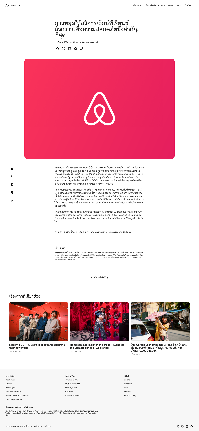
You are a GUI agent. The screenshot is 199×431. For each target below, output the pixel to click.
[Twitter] (178, 426)
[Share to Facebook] (57, 48)
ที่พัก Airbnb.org (130, 395)
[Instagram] (182, 426)
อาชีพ (126, 387)
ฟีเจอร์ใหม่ (128, 384)
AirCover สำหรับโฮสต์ (72, 384)
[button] (179, 5)
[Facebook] (191, 426)
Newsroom (16, 5)
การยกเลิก (100, 232)
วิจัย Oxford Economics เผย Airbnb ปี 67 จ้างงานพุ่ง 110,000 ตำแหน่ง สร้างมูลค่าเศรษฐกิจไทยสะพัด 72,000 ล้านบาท (159, 348)
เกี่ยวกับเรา (137, 5)
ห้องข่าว (127, 380)
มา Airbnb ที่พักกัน (71, 380)
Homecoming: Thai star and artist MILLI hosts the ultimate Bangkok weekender (97, 346)
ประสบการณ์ (93, 42)
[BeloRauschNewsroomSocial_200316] (99, 109)
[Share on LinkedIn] (69, 48)
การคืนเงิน (81, 232)
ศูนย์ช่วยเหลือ (10, 380)
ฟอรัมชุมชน (69, 391)
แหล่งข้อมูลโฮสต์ (71, 387)
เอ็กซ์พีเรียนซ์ (125, 232)
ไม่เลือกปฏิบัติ (11, 387)
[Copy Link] (81, 48)
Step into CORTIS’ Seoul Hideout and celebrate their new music (37, 346)
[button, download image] (170, 63)
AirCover (9, 384)
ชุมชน (78, 42)
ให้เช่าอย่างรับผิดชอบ (72, 395)
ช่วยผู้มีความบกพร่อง (13, 391)
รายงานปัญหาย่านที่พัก (14, 399)
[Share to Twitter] (63, 48)
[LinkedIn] (187, 426)
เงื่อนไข (48, 426)
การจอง (90, 232)
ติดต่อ (170, 5)
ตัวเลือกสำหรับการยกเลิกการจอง (17, 395)
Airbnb (60, 42)
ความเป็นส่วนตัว (37, 426)
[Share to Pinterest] (75, 48)
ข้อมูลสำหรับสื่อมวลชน (155, 5)
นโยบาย (84, 42)
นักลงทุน (127, 391)
